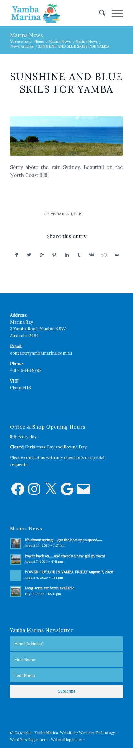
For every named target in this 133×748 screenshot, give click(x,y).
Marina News (26, 35)
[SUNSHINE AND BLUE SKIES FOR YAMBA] (66, 136)
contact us (34, 457)
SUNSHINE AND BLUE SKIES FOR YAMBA (66, 82)
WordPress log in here (28, 739)
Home (39, 41)
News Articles (21, 46)
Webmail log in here (67, 739)
